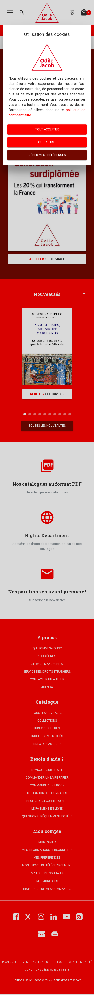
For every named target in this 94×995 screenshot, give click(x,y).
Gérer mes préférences (47, 155)
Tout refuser (47, 142)
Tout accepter (47, 129)
